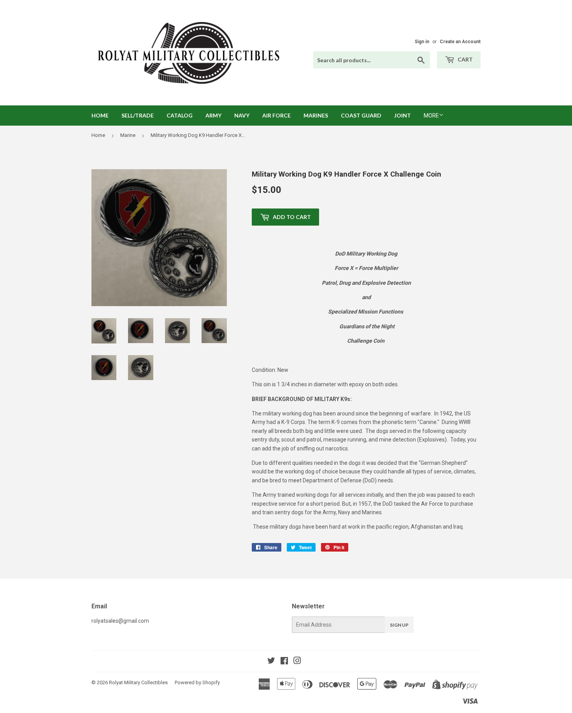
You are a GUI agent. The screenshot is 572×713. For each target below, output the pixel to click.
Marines (316, 115)
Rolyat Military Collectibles (138, 682)
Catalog (180, 115)
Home (100, 115)
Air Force (276, 115)
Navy (241, 115)
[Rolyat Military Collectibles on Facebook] (284, 662)
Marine (127, 135)
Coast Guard (361, 115)
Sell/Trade (137, 115)
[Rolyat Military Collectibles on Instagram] (297, 662)
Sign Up (399, 625)
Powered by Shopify (197, 682)
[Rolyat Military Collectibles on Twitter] (271, 662)
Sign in (422, 41)
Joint (402, 115)
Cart (464, 59)
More (431, 115)
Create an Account (460, 41)
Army (213, 115)
